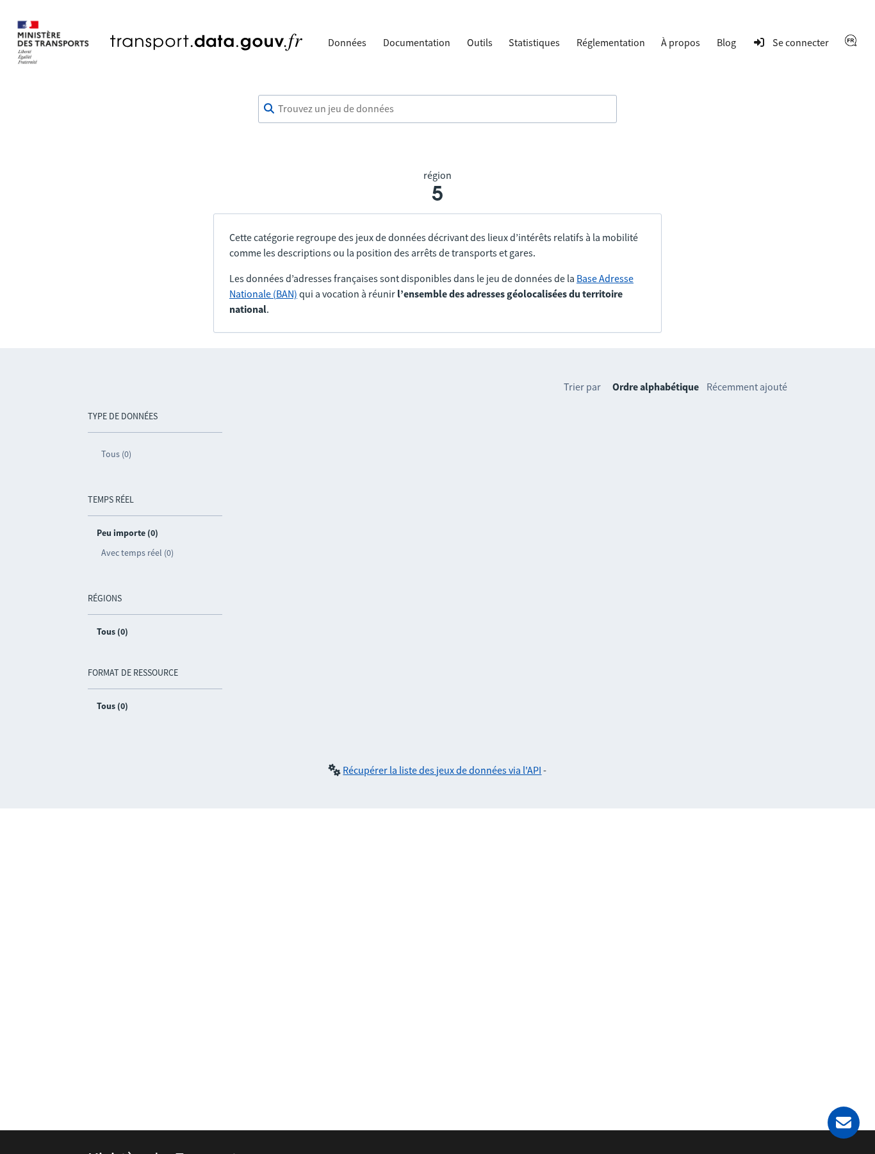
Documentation (416, 42)
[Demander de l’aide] (844, 1123)
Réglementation (611, 42)
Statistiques (534, 42)
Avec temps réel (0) (137, 552)
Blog (726, 42)
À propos (680, 42)
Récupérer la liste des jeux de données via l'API (442, 770)
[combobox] (437, 109)
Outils (480, 42)
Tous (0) (116, 454)
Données (347, 42)
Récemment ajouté (747, 386)
